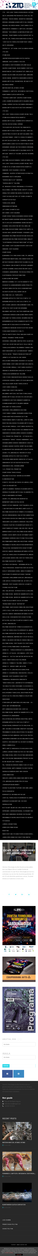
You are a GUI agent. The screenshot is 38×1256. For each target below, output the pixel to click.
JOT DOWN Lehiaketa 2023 (10, 209)
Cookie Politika (7, 1228)
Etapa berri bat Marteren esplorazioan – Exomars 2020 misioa (18, 702)
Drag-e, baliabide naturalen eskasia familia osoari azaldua (18, 640)
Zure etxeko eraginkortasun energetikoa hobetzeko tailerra (18, 377)
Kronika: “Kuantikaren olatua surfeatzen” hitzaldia (18, 35)
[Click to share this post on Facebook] (9, 894)
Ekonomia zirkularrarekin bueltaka (14, 410)
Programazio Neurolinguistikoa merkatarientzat (18, 544)
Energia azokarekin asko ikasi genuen (15, 771)
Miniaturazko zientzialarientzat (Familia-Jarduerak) (18, 71)
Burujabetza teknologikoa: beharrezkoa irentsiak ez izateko (18, 318)
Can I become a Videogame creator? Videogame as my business (18, 728)
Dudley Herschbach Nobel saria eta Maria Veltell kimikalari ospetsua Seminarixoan (18, 571)
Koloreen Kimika (7, 84)
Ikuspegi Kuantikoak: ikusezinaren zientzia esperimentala (18, 68)
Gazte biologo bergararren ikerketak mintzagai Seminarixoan (18, 222)
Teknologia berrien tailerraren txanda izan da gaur (18, 347)
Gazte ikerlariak (8, 45)
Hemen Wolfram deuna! (10, 827)
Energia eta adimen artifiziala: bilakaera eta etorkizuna (18, 492)
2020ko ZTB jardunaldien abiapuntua (15, 498)
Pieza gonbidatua (8, 791)
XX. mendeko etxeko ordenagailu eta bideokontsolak (18, 186)
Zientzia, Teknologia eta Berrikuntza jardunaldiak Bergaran (18, 798)
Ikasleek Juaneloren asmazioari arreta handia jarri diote (18, 778)
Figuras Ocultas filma (9, 587)
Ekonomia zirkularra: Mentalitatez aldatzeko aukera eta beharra (18, 341)
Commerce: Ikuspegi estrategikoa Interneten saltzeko (18, 173)
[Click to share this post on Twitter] (15, 894)
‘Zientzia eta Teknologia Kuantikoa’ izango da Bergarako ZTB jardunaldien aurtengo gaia (18, 42)
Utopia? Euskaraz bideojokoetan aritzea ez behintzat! (18, 268)
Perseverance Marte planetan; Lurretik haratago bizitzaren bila (18, 420)
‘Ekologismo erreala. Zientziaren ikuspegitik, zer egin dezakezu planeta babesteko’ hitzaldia (18, 367)
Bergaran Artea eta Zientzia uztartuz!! (16, 722)
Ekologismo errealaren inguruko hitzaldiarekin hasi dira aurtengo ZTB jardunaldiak (18, 360)
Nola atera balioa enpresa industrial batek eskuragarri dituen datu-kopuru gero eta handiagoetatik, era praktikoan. (18, 719)
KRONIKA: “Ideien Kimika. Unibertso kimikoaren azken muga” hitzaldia (18, 19)
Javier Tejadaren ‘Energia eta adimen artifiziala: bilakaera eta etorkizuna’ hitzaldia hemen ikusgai (18, 489)
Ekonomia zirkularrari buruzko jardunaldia (17, 577)
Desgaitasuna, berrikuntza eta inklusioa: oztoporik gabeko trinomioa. (18, 725)
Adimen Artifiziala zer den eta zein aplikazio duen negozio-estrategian (18, 397)
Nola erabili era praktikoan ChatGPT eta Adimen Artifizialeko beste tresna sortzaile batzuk (18, 190)
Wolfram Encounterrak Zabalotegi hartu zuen (18, 229)
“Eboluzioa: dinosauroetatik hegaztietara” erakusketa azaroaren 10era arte (18, 548)
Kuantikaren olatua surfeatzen (13, 94)
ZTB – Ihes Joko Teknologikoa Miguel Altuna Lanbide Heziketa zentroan (18, 12)
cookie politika (9, 1252)
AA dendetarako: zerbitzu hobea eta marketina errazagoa (18, 137)
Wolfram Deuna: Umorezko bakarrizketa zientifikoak (18, 594)
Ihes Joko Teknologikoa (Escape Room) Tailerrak (18, 114)
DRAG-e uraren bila (8, 745)
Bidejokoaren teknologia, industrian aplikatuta (18, 692)
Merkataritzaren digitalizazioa (13, 502)
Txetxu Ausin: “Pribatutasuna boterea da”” (17, 354)
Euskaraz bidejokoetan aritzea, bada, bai (16, 226)
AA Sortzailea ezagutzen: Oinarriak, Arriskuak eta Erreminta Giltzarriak (18, 140)
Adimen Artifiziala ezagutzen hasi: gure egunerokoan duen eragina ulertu (18, 130)
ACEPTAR (19, 1254)
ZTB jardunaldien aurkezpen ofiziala (15, 781)
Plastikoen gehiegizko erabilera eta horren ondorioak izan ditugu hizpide (18, 518)
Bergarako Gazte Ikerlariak (11, 176)
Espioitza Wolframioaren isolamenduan (16, 646)
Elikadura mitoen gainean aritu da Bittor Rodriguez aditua (18, 449)
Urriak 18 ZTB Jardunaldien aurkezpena (15, 669)
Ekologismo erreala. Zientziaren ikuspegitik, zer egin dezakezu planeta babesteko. (18, 426)
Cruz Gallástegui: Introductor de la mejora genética (18, 590)
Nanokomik (6, 699)
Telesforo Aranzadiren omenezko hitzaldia (17, 459)
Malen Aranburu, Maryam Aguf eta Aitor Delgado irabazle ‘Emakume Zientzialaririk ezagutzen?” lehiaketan (18, 636)
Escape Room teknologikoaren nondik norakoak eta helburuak (18, 216)
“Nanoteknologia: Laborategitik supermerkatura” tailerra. (18, 682)
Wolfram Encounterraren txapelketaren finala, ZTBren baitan (18, 160)
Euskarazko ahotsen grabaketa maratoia (16, 400)
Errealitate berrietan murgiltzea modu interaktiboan (18, 193)
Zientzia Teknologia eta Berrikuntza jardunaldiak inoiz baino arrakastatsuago (18, 630)
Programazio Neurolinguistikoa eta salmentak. (18, 817)
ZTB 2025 (5, 51)
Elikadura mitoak (8, 479)
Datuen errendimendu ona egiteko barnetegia (18, 515)
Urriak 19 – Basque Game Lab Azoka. (14, 666)
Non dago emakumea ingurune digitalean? (16, 814)
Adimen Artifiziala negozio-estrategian (16, 324)
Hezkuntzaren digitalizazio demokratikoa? (17, 288)
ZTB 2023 (5, 157)
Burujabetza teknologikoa (11, 406)
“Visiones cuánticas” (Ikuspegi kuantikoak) (16, 97)
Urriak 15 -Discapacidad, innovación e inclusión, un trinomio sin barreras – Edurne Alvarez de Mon (18, 673)
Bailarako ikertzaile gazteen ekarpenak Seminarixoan (18, 311)
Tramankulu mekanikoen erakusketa (14, 679)
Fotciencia (6, 821)
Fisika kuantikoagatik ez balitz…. (13, 331)
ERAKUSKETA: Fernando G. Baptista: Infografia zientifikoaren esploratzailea (18, 28)
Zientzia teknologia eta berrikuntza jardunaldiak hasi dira (18, 554)
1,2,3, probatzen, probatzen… (12, 469)
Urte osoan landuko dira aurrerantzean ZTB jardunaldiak (18, 305)
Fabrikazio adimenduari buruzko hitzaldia (16, 370)
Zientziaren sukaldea (9, 387)
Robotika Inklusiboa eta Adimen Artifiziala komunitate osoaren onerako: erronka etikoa (18, 423)
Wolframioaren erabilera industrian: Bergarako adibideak (18, 541)
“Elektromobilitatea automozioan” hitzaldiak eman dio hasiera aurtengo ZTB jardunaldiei (18, 242)
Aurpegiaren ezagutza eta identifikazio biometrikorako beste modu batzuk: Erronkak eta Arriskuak (18, 144)
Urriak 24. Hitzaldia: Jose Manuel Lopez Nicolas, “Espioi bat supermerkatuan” (18, 653)
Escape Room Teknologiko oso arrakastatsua (17, 429)
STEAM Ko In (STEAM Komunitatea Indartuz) (17, 167)
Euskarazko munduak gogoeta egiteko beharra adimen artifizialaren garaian (18, 328)
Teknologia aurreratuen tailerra (13, 374)
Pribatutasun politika (10, 1224)
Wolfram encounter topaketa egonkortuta (17, 627)
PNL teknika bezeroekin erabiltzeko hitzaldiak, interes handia (18, 765)
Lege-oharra (6, 1220)
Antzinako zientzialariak (11, 213)
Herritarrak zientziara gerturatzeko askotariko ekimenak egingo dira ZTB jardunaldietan (18, 364)
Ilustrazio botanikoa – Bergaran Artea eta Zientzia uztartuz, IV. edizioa (18, 564)
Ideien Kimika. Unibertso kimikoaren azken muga (18, 78)
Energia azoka (7, 804)
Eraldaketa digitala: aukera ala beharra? (16, 475)
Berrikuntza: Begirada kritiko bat (14, 794)
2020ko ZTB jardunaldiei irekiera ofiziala (16, 452)
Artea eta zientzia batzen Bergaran (14, 308)
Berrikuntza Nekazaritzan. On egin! (14, 801)
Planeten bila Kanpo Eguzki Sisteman (15, 600)
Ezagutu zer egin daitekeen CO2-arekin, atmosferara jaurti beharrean (18, 482)
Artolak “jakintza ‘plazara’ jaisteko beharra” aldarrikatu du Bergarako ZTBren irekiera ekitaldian (18, 153)
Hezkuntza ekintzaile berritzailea (14, 291)
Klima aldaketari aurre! (10, 278)
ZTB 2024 (5, 111)
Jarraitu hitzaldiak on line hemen (14, 357)
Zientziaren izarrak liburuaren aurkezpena (17, 413)
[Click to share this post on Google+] (22, 894)
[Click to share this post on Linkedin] (29, 894)
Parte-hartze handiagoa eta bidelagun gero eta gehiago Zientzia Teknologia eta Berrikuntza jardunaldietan (18, 748)
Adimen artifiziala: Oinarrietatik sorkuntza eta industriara (18, 121)
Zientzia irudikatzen (9, 485)
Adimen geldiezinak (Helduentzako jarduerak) (18, 74)
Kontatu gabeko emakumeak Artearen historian (18, 551)
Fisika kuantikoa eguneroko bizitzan (15, 416)
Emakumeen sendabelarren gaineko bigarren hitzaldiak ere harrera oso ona (18, 433)
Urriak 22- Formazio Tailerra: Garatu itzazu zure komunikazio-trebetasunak (18, 663)
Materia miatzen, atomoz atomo (13, 88)
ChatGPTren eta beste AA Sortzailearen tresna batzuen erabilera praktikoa (18, 134)
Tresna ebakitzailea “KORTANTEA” (13, 604)
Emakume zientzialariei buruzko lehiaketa (16, 584)
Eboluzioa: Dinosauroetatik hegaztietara (16, 617)
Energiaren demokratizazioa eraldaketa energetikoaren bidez (18, 738)
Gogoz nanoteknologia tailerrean (14, 659)
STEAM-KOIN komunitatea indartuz (14, 117)
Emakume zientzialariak (10, 249)
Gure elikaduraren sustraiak (12, 495)
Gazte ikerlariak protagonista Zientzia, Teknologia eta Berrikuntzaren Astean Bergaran (18, 15)
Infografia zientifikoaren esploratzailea (16, 65)
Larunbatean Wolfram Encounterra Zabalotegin (18, 239)
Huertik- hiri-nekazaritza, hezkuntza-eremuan (18, 742)
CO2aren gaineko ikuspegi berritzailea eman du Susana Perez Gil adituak (18, 446)
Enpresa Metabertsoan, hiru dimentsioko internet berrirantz (18, 259)
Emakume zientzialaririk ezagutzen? (14, 676)
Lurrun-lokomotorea (9, 824)
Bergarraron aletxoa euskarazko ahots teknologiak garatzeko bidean (18, 321)
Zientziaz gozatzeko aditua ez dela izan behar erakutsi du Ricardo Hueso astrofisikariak (18, 344)
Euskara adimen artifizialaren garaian (15, 403)
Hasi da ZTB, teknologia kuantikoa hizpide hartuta (18, 38)
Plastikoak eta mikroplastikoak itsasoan (16, 574)
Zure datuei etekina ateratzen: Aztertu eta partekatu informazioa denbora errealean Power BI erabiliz (18, 581)
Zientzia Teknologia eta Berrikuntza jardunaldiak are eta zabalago (18, 689)
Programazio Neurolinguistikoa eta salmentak (18, 732)
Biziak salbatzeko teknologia (12, 761)
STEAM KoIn (6, 55)
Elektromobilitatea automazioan (13, 275)
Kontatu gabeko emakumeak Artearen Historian (18, 613)
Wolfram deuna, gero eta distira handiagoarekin (18, 755)
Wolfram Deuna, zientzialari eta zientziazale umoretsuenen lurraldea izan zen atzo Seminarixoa (18, 643)
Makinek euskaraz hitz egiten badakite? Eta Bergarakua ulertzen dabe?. (18, 282)
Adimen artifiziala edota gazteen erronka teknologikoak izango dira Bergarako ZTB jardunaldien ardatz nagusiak (18, 107)
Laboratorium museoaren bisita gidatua (16, 58)
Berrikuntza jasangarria (10, 715)
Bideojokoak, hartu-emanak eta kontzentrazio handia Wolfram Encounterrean (18, 768)
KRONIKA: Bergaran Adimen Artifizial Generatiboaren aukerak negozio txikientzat (18, 22)
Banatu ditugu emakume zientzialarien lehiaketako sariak (18, 505)
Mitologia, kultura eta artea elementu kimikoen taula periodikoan (18, 620)
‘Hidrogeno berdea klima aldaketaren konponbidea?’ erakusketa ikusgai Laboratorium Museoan (18, 314)
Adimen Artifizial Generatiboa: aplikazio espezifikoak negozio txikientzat (18, 81)
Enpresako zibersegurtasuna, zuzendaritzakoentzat (18, 811)
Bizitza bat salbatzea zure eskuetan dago (16, 807)
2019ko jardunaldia (9, 623)
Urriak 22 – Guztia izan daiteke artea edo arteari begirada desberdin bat (18, 656)
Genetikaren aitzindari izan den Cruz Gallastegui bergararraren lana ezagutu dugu (18, 528)
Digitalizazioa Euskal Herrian (12, 124)
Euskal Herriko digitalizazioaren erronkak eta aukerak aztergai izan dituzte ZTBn (18, 104)
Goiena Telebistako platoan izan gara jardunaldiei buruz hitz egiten (18, 788)
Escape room (6, 252)
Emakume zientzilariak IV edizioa (13, 61)
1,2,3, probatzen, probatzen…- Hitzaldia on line (18, 436)
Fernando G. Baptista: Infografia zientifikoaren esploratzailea (18, 91)
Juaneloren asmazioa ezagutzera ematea (16, 837)
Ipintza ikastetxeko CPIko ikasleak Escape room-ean (18, 334)
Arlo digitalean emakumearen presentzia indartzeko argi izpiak (18, 758)
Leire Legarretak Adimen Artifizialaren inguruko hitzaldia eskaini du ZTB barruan (18, 101)
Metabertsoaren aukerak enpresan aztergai (17, 219)
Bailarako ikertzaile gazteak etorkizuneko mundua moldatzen (18, 393)
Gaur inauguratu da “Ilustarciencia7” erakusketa (18, 351)
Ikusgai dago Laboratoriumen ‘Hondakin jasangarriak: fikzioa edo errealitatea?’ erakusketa (18, 232)
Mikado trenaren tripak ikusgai (13, 337)
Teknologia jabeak (8, 203)
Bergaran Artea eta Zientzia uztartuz (15, 456)
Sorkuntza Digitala (9, 199)
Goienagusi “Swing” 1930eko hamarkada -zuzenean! (18, 439)
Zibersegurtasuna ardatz (11, 784)
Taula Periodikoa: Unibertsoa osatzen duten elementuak (18, 567)
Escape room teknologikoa (11, 472)
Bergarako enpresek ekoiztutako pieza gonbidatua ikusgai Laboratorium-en (18, 538)
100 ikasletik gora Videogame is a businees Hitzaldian (18, 686)
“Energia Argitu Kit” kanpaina (12, 180)
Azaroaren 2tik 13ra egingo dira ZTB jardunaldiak (18, 255)
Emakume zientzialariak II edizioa (13, 170)
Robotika (5, 830)
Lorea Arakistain (8, 775)
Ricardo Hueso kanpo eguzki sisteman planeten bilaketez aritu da (18, 535)
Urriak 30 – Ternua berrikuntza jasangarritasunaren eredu (18, 650)
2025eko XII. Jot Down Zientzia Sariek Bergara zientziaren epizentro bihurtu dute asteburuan (18, 48)
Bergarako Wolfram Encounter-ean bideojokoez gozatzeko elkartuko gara (18, 236)
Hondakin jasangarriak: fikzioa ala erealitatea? (18, 272)
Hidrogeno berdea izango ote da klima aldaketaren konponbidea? (18, 380)
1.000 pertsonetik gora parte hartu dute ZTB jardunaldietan (18, 508)
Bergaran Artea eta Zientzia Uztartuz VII (16, 298)
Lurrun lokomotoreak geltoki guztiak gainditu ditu (18, 751)
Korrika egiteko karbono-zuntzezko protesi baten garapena (18, 735)
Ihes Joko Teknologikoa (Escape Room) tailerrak (18, 163)
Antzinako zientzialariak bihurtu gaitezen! (17, 245)
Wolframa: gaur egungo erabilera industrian (17, 607)
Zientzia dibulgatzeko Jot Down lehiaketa (17, 196)
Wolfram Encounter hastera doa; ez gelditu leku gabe (18, 633)
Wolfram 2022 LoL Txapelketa (12, 295)
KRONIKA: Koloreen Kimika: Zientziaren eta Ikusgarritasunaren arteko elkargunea (18, 25)
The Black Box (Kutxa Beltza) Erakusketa (16, 127)
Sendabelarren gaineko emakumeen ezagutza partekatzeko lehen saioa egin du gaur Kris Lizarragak (18, 443)
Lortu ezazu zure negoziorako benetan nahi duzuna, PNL (18, 610)
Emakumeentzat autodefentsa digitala (15, 462)
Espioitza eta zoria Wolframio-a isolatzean (17, 696)
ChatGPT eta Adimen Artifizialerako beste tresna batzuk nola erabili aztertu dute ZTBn (18, 150)
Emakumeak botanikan (9, 206)
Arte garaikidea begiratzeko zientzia (15, 709)
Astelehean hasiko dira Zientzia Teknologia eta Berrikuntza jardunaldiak (18, 558)
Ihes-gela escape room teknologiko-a (15, 383)
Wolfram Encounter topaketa (12, 561)
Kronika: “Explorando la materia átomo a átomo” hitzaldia (18, 32)
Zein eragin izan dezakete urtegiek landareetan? (18, 265)
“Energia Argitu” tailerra (11, 183)
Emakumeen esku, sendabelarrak (13, 466)
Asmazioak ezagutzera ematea (12, 390)
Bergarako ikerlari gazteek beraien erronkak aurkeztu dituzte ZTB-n (18, 147)
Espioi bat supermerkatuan (11, 705)
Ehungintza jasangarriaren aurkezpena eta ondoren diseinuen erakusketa (18, 285)
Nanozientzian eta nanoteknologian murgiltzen (18, 834)
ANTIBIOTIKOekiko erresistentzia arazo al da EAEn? (18, 262)
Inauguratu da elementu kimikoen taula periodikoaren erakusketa (18, 521)
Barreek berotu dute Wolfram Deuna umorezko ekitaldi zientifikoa (18, 531)
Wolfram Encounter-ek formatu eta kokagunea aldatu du (18, 512)
